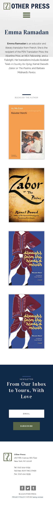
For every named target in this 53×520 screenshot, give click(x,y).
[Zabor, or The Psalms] (26, 195)
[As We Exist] (26, 132)
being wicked (38, 497)
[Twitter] (28, 488)
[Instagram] (33, 488)
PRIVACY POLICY (18, 497)
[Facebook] (22, 488)
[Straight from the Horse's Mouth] (26, 258)
